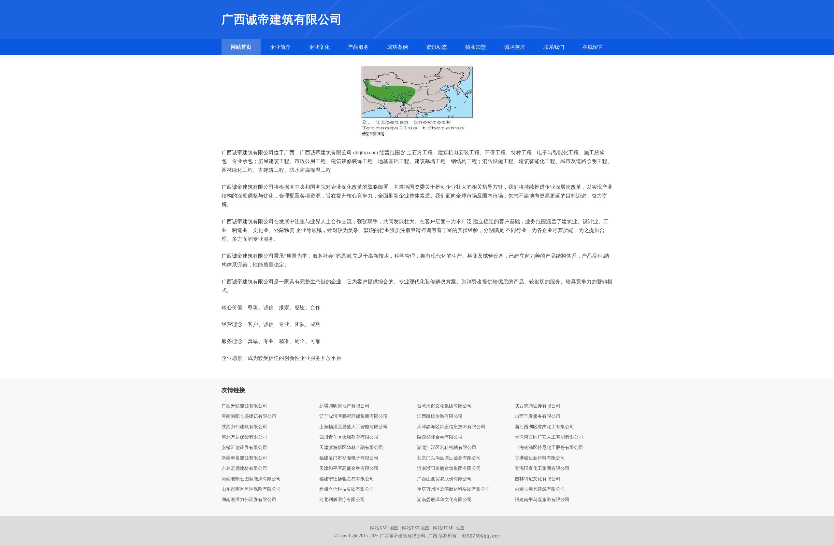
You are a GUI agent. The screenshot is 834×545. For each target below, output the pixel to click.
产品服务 (358, 47)
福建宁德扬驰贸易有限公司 (346, 479)
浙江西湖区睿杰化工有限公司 (544, 427)
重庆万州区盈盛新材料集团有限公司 (453, 489)
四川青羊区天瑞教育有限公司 (349, 437)
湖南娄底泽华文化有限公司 (444, 499)
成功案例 (397, 47)
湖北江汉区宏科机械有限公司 (446, 447)
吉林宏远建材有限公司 (244, 468)
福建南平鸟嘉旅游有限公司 (542, 499)
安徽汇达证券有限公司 (244, 447)
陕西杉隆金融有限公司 (440, 437)
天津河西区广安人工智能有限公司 (549, 437)
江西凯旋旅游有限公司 (440, 416)
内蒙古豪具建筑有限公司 (540, 489)
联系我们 (553, 47)
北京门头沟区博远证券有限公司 (449, 458)
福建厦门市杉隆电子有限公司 (349, 458)
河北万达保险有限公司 (244, 437)
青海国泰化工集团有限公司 (542, 468)
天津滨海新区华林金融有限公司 (351, 447)
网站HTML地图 (448, 527)
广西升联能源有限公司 (244, 406)
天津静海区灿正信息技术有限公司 (451, 427)
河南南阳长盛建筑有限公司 (249, 416)
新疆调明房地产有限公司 (344, 406)
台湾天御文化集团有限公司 (444, 406)
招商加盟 (475, 47)
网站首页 (241, 47)
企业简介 (280, 47)
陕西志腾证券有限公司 (537, 406)
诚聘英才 (514, 47)
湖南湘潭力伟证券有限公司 (249, 499)
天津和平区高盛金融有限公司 (349, 468)
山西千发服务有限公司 (537, 416)
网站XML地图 (384, 527)
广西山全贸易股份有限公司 (444, 479)
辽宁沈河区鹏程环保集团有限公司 (353, 416)
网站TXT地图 (415, 527)
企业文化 (319, 47)
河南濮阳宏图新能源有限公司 (251, 479)
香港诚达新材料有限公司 (540, 458)
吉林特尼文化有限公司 (537, 479)
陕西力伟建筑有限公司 (244, 427)
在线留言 (592, 47)
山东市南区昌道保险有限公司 (251, 489)
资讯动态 (436, 47)
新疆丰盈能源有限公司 (244, 458)
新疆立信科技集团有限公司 (346, 489)
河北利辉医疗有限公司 (342, 499)
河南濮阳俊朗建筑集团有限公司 (449, 468)
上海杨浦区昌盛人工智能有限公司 (353, 427)
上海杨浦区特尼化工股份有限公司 (549, 447)
